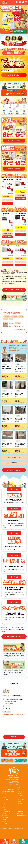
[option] (14, 19)
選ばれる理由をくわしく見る (13, 636)
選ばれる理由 (5, 815)
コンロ (3, 803)
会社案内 (4, 813)
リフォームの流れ (5, 817)
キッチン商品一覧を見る (20, 265)
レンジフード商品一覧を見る (21, 234)
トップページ (4, 788)
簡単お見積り (20, 813)
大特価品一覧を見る (13, 75)
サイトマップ (4, 823)
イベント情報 (14, 316)
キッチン (4, 809)
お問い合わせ (20, 811)
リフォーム (4, 793)
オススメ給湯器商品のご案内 (8, 791)
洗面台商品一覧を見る (20, 198)
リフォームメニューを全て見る (13, 290)
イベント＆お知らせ (6, 811)
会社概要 (13, 737)
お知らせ (21, 316)
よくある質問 (4, 819)
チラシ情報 (18, 323)
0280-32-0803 (12, 701)
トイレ (3, 795)
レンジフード (5, 805)
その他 (11, 319)
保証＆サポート (5, 821)
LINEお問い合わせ (21, 815)
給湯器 (4, 797)
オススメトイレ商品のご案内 (8, 790)
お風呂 (3, 807)
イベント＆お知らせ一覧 (20, 330)
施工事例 (19, 788)
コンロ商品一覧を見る (7, 236)
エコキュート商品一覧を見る (7, 203)
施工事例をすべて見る (13, 470)
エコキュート (5, 799)
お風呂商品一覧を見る (7, 265)
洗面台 (4, 801)
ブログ (6, 319)
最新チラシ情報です (16, 326)
